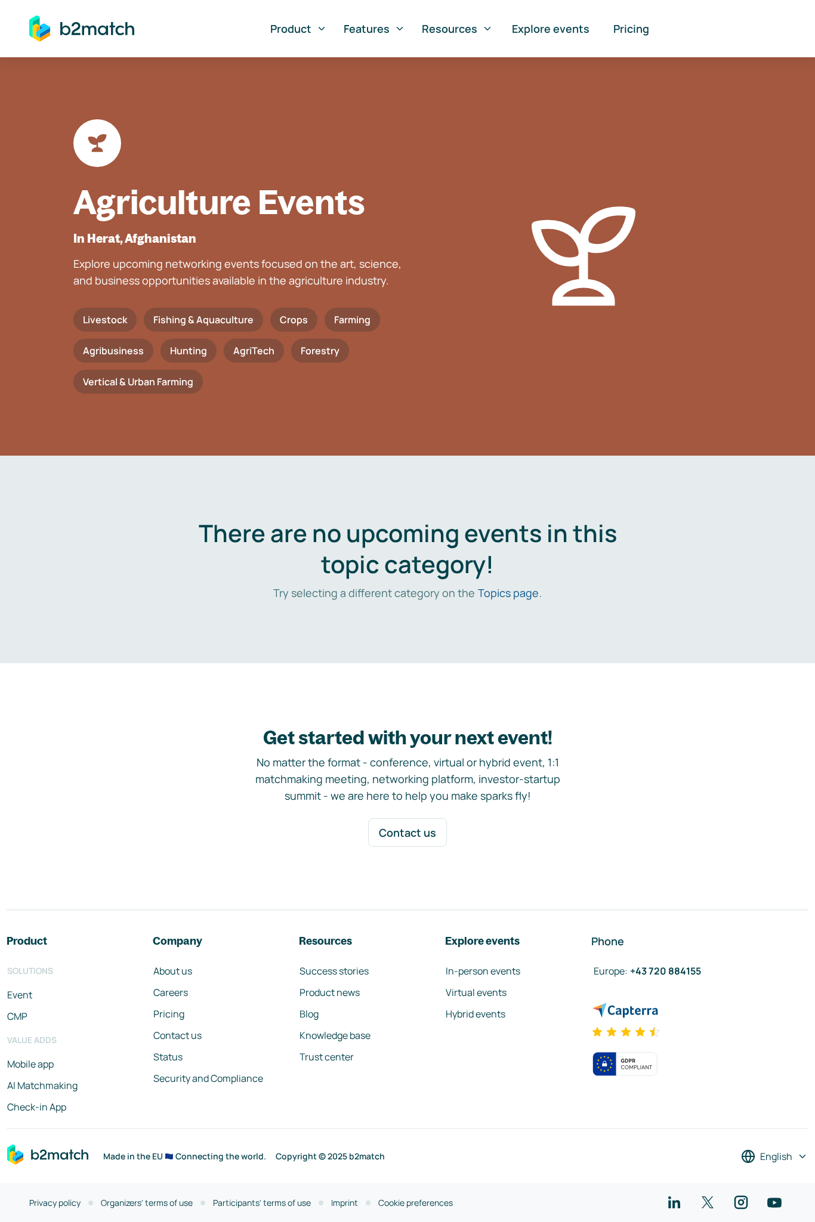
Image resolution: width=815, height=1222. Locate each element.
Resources (449, 28)
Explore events (550, 28)
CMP (17, 1016)
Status (168, 1056)
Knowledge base (335, 1035)
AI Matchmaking (42, 1085)
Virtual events (476, 992)
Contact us (407, 832)
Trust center (327, 1056)
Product (290, 28)
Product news (330, 992)
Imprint (344, 1202)
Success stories (334, 970)
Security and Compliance (208, 1078)
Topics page (508, 593)
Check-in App (36, 1106)
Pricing (631, 28)
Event (19, 994)
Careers (170, 992)
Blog (309, 1013)
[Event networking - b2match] (82, 28)
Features (367, 28)
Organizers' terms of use (147, 1202)
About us (172, 970)
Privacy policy (55, 1202)
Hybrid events (475, 1013)
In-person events (483, 970)
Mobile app (30, 1064)
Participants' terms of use (262, 1202)
